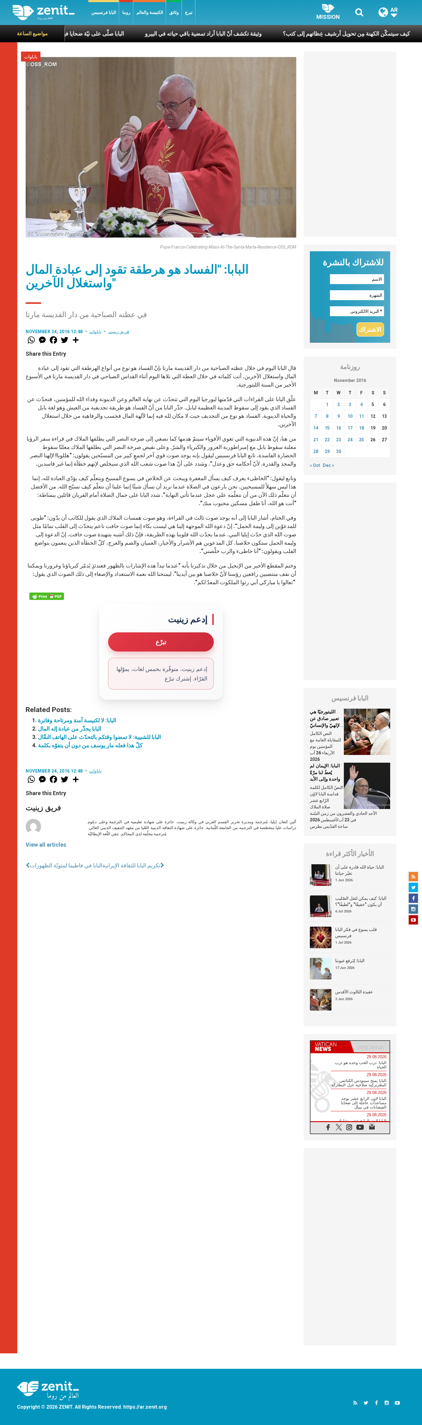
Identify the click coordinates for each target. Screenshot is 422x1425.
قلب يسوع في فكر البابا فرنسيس (356, 932)
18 (361, 427)
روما (126, 12)
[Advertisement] (350, 144)
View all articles (46, 844)
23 (338, 439)
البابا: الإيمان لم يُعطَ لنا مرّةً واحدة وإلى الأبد (325, 772)
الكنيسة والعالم (150, 12)
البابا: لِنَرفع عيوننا (350, 960)
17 (350, 427)
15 (327, 427)
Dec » (328, 465)
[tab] (330, 1046)
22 (327, 439)
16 (338, 427)
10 (350, 416)
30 (338, 451)
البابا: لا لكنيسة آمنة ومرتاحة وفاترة (77, 720)
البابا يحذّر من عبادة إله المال (69, 728)
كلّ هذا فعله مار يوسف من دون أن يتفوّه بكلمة (90, 745)
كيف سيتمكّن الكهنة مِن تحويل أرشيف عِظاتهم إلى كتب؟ (304, 33)
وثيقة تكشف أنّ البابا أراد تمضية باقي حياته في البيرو (161, 33)
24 (350, 439)
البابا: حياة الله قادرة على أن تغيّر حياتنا (359, 870)
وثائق (174, 12)
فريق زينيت (118, 331)
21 (315, 439)
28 (315, 451)
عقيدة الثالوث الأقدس (354, 991)
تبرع (188, 12)
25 (361, 439)
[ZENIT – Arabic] (50, 12)
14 (315, 427)
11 (361, 416)
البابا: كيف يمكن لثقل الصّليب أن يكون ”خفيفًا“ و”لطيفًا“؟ (360, 901)
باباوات (30, 57)
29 (327, 451)
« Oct (315, 465)
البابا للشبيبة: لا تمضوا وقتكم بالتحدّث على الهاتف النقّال (99, 737)
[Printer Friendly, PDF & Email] (46, 596)
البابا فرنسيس (103, 12)
